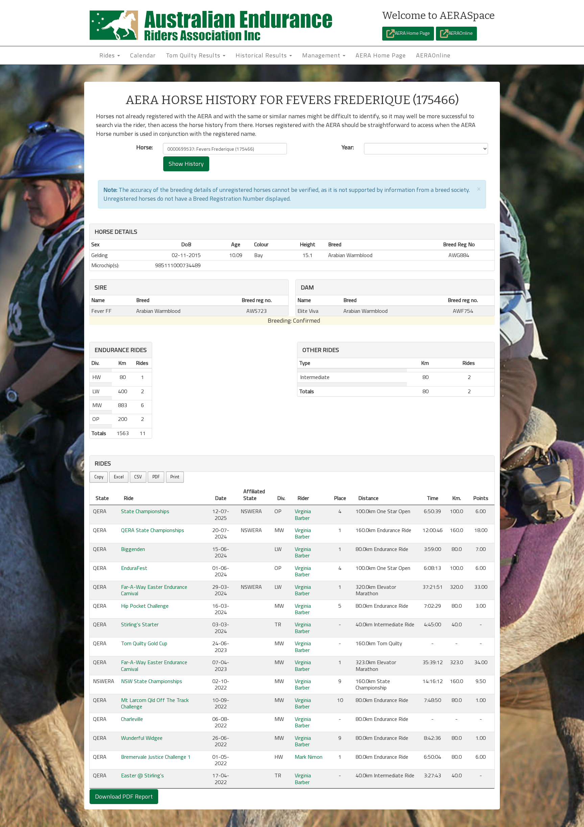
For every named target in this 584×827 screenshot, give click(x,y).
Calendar (143, 55)
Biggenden (133, 549)
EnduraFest (134, 568)
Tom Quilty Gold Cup (144, 643)
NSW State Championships (151, 681)
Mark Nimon (308, 757)
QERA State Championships (152, 530)
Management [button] (322, 55)
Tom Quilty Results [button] (194, 55)
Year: (348, 147)
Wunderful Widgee (142, 738)
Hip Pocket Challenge (145, 606)
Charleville (132, 719)
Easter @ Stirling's (142, 775)
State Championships (145, 511)
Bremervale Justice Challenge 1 (156, 757)
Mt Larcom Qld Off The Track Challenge (155, 703)
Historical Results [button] (262, 55)
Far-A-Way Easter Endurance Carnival (154, 590)
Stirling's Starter (140, 624)
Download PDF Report (124, 796)
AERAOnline (460, 32)
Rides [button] (108, 55)
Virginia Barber (303, 514)
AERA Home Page (412, 32)
